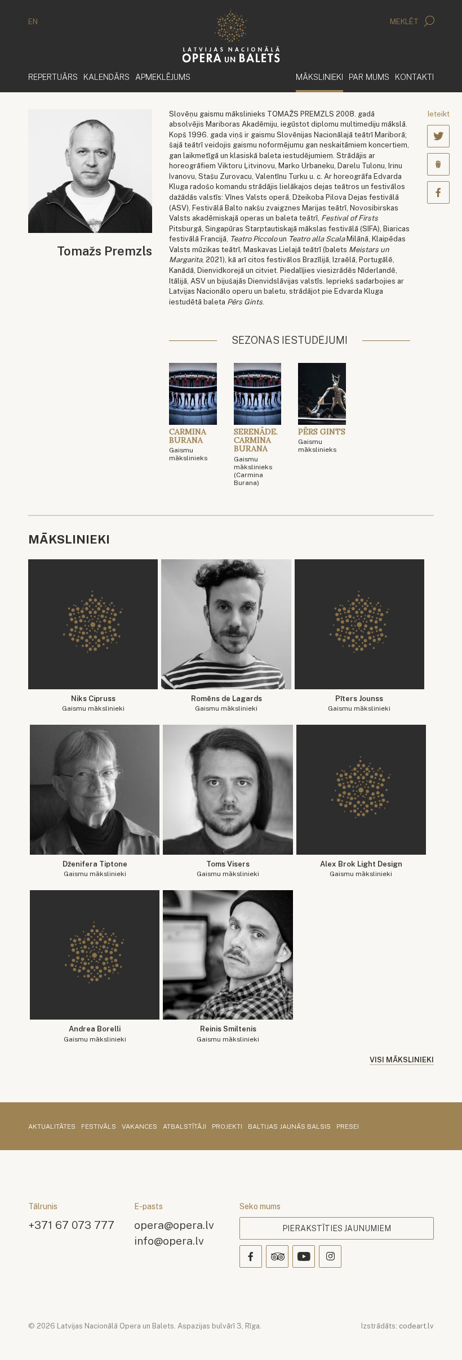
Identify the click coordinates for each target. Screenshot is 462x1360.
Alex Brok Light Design (361, 869)
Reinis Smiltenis (228, 1034)
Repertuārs (53, 77)
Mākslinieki (319, 76)
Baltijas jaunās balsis (289, 1127)
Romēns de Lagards (226, 703)
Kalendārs (106, 77)
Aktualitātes (51, 1127)
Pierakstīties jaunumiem (336, 1228)
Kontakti (414, 77)
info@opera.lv (169, 1240)
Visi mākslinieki (402, 1060)
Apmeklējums (162, 77)
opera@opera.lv (174, 1224)
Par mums (369, 77)
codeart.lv (416, 1326)
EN (33, 21)
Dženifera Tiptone (95, 869)
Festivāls (98, 1127)
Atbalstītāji (184, 1127)
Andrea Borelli (95, 1034)
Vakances (139, 1127)
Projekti (227, 1127)
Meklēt (405, 21)
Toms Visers (228, 869)
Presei (347, 1127)
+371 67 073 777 (71, 1224)
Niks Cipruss (93, 703)
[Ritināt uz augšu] (437, 1335)
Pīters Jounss (359, 703)
